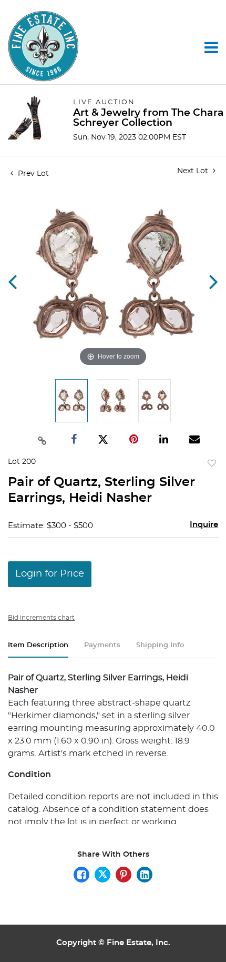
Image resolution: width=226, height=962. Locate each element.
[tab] (38, 649)
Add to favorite (212, 464)
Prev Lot (32, 173)
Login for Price (49, 574)
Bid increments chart (41, 617)
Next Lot (193, 171)
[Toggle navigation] (211, 47)
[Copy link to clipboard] (42, 439)
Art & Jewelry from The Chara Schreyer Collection (148, 118)
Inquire (204, 525)
